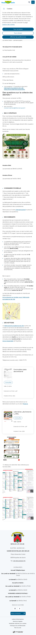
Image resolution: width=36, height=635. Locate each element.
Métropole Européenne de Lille (14, 326)
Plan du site (17, 627)
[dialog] (18, 23)
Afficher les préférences (18, 37)
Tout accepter (18, 29)
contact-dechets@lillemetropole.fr (14, 108)
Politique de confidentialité (17, 625)
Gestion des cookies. (8, 24)
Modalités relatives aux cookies (17, 623)
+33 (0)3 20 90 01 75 (19, 561)
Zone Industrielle (8, 341)
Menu (29, 2)
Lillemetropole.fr (20, 209)
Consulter (8, 382)
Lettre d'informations (18, 619)
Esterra (25, 404)
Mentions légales (17, 621)
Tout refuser (18, 33)
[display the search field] (33, 2)
